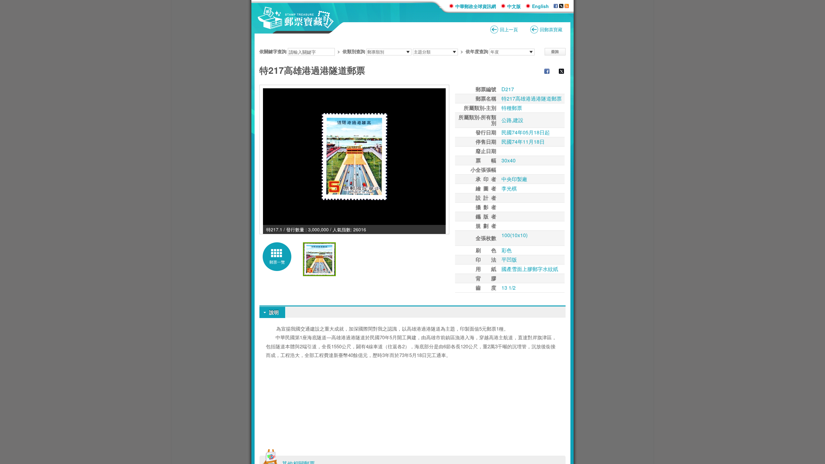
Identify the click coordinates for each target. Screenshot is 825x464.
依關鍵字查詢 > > (373, 51)
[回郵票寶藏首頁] (296, 25)
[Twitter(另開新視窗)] (558, 72)
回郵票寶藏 (551, 29)
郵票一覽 (277, 262)
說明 (274, 312)
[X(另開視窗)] (561, 6)
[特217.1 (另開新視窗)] (354, 156)
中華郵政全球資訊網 (475, 6)
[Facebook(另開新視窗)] (543, 72)
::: (441, 6)
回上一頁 (509, 29)
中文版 (514, 6)
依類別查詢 (354, 51)
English (540, 6)
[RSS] (567, 6)
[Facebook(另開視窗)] (556, 6)
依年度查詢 (477, 51)
